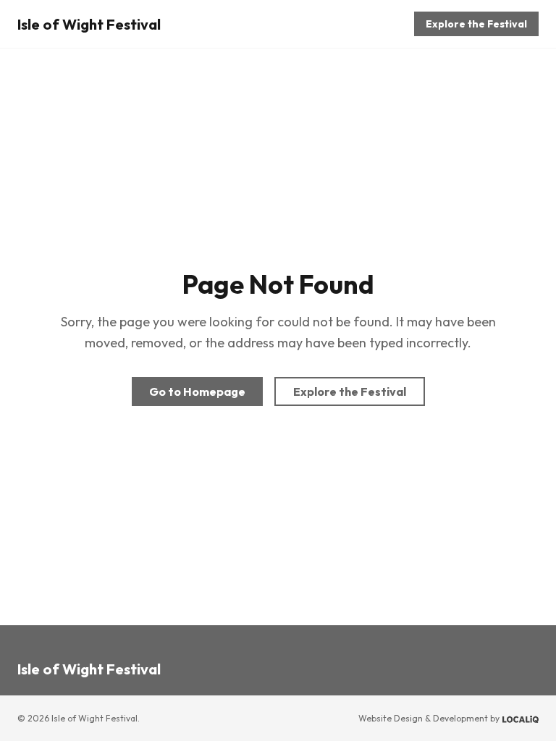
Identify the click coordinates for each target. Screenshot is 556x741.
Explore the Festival (476, 23)
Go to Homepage (197, 391)
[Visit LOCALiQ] (520, 718)
